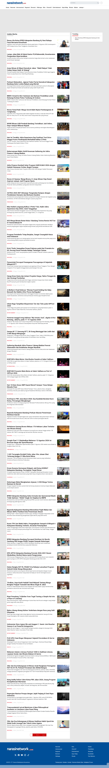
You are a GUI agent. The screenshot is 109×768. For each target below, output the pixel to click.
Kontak (69, 762)
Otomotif (49, 7)
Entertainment (57, 7)
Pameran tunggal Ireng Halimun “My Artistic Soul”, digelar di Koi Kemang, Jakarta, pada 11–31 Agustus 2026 (31, 319)
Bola (44, 7)
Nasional (12, 7)
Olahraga (39, 7)
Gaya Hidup (65, 7)
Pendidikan (10, 202)
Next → (38, 735)
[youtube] (22, 755)
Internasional (20, 7)
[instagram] (25, 755)
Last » (43, 735)
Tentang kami (58, 762)
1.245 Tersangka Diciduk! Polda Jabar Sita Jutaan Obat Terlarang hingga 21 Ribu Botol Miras (28, 455)
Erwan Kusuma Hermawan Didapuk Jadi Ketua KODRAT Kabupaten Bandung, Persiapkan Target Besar (27, 469)
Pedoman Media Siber (77, 762)
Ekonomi (33, 7)
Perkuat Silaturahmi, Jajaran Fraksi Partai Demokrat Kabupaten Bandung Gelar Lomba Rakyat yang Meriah (31, 83)
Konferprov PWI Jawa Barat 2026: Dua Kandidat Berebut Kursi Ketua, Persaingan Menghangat (30, 400)
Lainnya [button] (81, 7)
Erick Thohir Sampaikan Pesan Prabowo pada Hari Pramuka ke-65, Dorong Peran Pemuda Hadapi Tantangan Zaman (30, 249)
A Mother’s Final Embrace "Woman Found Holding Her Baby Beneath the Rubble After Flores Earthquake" (29, 291)
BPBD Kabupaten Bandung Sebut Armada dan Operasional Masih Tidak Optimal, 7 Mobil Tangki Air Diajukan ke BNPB (31, 497)
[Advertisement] (44, 21)
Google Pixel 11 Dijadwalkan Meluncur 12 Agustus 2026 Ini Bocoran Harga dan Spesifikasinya (29, 441)
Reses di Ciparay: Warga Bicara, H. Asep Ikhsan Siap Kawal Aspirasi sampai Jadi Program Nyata (29, 180)
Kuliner (76, 7)
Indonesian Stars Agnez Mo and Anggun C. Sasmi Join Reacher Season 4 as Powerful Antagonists (31, 625)
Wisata (71, 7)
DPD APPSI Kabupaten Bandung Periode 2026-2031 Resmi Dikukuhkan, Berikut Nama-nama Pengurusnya (29, 554)
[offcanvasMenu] (101, 3)
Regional (27, 7)
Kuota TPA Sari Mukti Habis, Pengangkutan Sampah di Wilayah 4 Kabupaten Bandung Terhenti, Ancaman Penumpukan (31, 525)
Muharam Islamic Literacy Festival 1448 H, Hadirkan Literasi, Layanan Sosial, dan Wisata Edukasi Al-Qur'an (30, 653)
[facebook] (19, 755)
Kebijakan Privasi (88, 762)
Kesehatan (91, 754)
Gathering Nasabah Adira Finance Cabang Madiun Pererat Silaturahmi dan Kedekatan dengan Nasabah (28, 346)
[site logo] (16, 2)
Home (7, 7)
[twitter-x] (15, 755)
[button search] (97, 2)
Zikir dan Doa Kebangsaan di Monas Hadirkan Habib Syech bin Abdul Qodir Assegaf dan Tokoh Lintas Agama (30, 722)
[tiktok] (28, 755)
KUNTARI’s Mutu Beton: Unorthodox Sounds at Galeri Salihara (30, 359)
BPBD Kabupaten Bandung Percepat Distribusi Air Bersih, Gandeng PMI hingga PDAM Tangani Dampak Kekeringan (28, 540)
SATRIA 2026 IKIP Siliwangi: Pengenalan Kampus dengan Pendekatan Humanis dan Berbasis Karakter (28, 194)
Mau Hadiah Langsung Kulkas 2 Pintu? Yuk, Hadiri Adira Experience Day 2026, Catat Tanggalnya (28, 208)
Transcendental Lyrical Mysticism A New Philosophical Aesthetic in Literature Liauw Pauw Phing (27, 708)
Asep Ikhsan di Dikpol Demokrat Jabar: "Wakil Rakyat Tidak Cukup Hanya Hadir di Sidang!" (29, 69)
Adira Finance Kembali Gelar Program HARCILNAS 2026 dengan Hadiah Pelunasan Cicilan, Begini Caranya (31, 166)
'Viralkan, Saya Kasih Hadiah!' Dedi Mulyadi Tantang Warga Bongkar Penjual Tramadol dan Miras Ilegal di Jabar (29, 584)
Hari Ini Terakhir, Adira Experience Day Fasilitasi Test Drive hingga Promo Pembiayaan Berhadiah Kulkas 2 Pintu (29, 138)
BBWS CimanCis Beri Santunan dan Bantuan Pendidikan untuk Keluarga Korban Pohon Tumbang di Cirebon (30, 97)
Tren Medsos (10, 449)
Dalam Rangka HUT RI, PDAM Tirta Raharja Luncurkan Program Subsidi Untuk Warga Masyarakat (30, 568)
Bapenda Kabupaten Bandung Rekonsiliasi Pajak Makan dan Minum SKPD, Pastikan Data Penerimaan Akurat (29, 511)
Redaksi (65, 762)
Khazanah (10, 605)
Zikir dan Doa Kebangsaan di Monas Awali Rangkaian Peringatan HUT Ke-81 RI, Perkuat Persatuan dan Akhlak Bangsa (31, 667)
